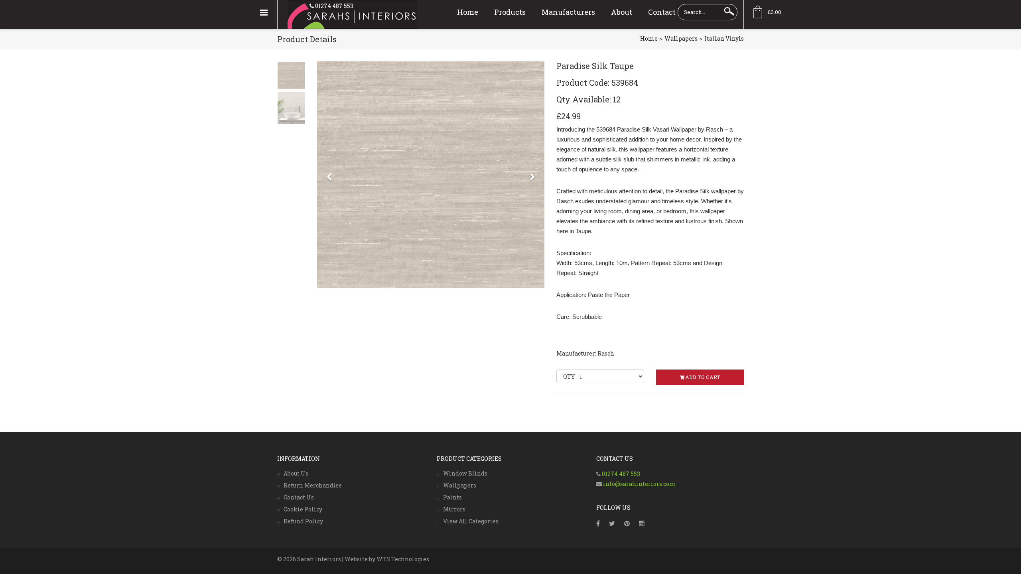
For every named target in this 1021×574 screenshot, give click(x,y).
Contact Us (299, 497)
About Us (296, 473)
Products (510, 12)
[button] (329, 233)
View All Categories (471, 521)
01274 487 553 (333, 6)
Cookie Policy (303, 509)
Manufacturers (568, 12)
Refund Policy (303, 521)
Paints (452, 497)
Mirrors (454, 509)
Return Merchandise (313, 485)
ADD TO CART (702, 377)
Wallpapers (681, 38)
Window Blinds (465, 473)
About (621, 12)
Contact (662, 12)
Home (467, 12)
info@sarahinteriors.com (639, 484)
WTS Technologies (402, 559)
